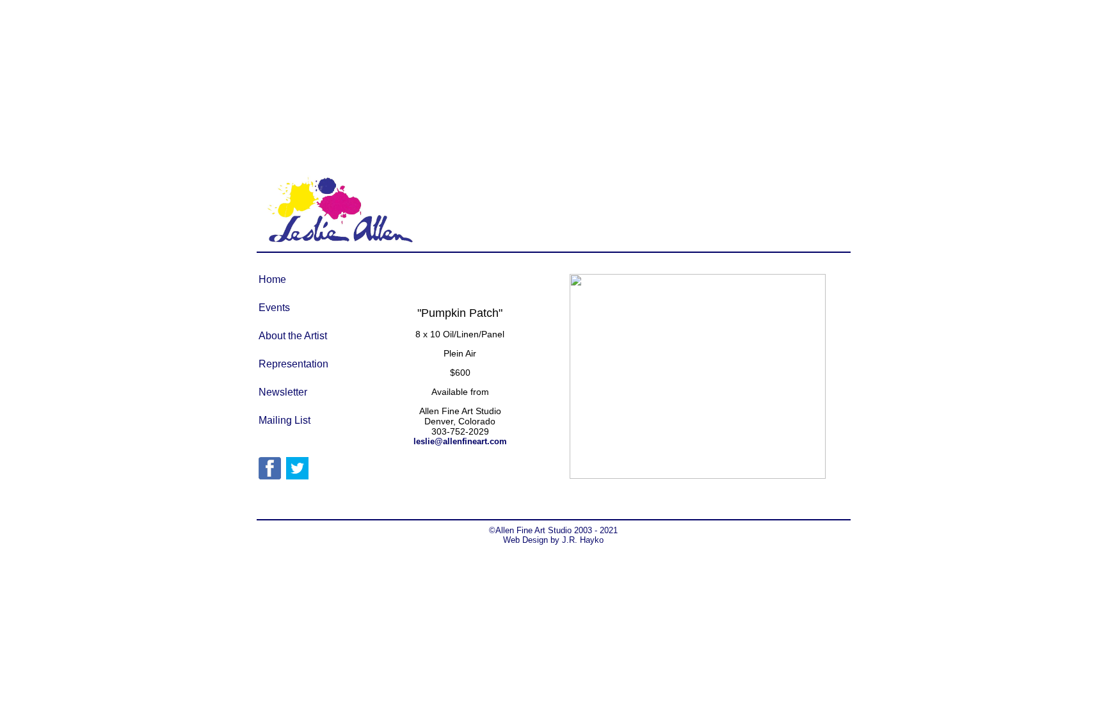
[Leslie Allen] (270, 475)
